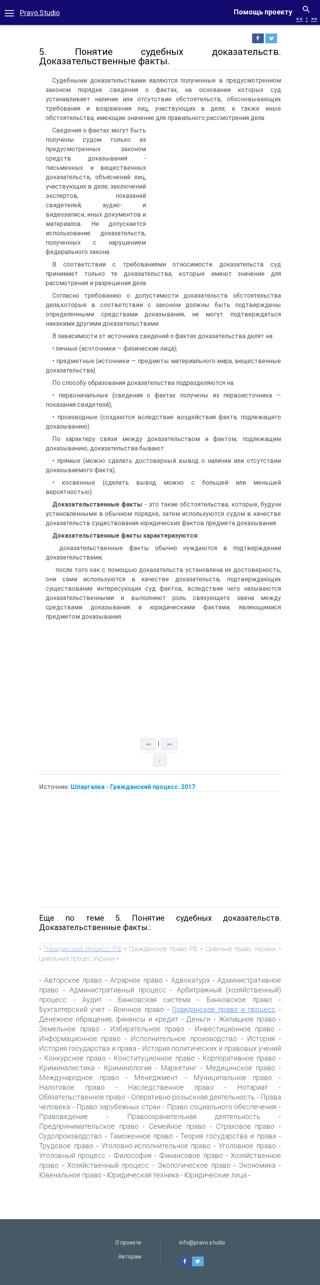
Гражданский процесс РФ (82, 949)
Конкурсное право (75, 1058)
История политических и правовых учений (211, 1048)
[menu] (9, 12)
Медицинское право (240, 1068)
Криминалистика (66, 1068)
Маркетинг (179, 1068)
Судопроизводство (70, 1136)
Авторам (129, 1256)
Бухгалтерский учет (72, 1009)
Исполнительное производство (183, 1038)
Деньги (198, 1019)
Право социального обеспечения (221, 1107)
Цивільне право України (241, 949)
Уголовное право (247, 1146)
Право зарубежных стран (118, 1107)
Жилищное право (247, 1019)
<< (299, 19)
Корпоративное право (239, 1058)
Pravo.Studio (40, 13)
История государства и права (87, 1048)
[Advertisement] (215, 184)
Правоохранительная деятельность (193, 1116)
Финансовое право (190, 1155)
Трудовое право (66, 1146)
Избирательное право (147, 1029)
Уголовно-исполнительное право (156, 1146)
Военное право (139, 1009)
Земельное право (69, 1029)
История (261, 1038)
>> (314, 19)
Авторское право (73, 980)
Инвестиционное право (235, 1029)
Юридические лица (215, 1175)
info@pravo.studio (202, 1242)
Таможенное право (141, 1136)
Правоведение (63, 1116)
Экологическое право (194, 1165)
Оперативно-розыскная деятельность (193, 1097)
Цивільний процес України (77, 958)
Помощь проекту (263, 12)
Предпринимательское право (89, 1126)
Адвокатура (190, 980)
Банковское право (239, 1000)
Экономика (257, 1165)
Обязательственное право (82, 1097)
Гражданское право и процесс (224, 1009)
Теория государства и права (228, 1136)
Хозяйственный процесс (108, 1165)
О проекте (128, 1242)
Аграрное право (136, 980)
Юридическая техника (143, 1175)
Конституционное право (154, 1058)
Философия (132, 1155)
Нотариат (252, 1087)
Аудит (92, 1000)
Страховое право (245, 1126)
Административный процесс (117, 990)
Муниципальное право (233, 1077)
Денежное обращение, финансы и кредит (108, 1019)
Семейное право (177, 1126)
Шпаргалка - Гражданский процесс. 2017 (133, 787)
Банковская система (154, 1000)
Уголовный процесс (72, 1155)
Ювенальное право (70, 1175)
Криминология (127, 1068)
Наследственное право (171, 1087)
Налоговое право (72, 1087)
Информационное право (80, 1038)
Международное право (79, 1077)
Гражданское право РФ (163, 949)
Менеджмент (156, 1077)
